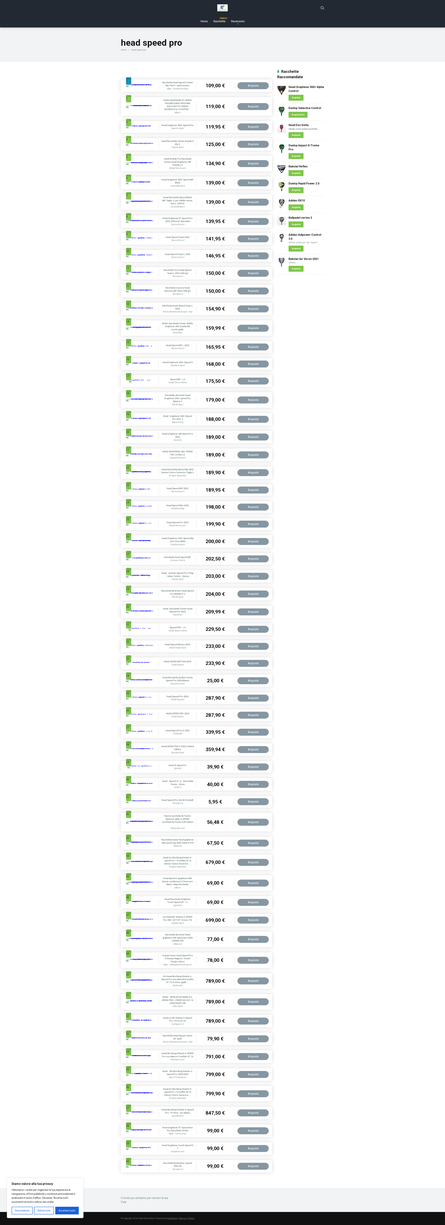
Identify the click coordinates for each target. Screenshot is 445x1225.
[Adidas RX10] (281, 207)
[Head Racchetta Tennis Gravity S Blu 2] (139, 142)
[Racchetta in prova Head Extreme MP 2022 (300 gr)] (139, 289)
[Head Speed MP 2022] (139, 488)
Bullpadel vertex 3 (300, 217)
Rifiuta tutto (44, 1210)
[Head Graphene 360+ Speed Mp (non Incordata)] (139, 540)
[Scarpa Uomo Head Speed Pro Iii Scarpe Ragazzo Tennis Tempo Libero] (139, 958)
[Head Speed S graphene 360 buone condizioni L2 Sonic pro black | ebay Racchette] (139, 881)
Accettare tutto (67, 1210)
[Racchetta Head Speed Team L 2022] (139, 307)
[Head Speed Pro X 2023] (139, 730)
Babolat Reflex (298, 166)
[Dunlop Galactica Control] (281, 114)
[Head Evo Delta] (281, 131)
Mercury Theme (186, 1218)
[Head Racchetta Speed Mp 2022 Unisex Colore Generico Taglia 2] (139, 471)
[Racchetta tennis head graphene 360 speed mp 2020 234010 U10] (139, 841)
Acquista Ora (298, 115)
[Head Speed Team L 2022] (139, 254)
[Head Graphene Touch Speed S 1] (139, 1147)
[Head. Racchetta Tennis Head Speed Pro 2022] (139, 610)
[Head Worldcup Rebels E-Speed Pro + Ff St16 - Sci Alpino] (139, 1111)
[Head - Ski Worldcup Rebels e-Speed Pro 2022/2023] (139, 1073)
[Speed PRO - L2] (139, 627)
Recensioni (238, 21)
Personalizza (22, 1210)
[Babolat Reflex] (281, 173)
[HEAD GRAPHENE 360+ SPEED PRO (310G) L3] (139, 453)
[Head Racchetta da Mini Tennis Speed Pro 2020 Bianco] (139, 679)
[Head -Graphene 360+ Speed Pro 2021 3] (139, 417)
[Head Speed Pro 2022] (139, 522)
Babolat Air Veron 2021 (304, 259)
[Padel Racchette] (222, 7)
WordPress (172, 1218)
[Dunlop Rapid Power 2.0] (281, 190)
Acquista (253, 85)
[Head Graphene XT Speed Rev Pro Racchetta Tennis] (139, 1129)
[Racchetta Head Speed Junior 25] (139, 1037)
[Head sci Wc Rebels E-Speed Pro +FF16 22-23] (139, 1019)
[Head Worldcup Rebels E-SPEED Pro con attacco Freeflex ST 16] (139, 1055)
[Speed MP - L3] (139, 379)
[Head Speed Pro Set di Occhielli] (139, 800)
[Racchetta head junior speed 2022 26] (139, 1164)
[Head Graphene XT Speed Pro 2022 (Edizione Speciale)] (139, 220)
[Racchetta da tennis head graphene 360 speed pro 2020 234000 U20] (139, 938)
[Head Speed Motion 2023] (139, 644)
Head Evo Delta (299, 125)
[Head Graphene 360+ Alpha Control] (281, 93)
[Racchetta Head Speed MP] (139, 557)
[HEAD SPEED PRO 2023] (139, 713)
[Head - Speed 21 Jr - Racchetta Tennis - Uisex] (139, 783)
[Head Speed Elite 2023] (139, 505)
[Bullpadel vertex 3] (281, 224)
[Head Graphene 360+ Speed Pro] (139, 125)
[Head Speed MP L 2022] (139, 345)
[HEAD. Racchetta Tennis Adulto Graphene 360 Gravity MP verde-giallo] (139, 326)
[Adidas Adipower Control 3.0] (281, 241)
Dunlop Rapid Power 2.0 (304, 183)
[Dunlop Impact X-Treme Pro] (281, 152)
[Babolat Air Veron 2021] (281, 265)
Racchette (219, 21)
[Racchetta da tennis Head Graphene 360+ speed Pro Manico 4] (139, 398)
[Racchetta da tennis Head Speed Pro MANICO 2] (139, 592)
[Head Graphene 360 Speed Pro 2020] (139, 435)
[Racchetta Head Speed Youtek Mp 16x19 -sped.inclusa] (139, 84)
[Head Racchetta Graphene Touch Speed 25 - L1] (139, 901)
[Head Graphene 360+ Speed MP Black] (139, 181)
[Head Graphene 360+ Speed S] (139, 362)
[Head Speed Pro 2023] (139, 696)
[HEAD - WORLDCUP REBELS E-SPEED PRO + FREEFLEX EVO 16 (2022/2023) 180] (139, 1000)
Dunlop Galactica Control (305, 108)
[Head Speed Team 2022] (139, 237)
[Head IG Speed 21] (139, 765)
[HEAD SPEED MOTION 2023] (139, 662)
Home (204, 21)
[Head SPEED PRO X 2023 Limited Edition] (139, 748)
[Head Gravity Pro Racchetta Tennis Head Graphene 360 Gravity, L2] (139, 162)
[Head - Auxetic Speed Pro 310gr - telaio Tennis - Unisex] (139, 574)
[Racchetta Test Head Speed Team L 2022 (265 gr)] (139, 271)
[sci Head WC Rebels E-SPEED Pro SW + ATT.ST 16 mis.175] (139, 918)
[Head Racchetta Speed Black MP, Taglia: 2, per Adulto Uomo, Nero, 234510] (139, 200)
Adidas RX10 (297, 200)
